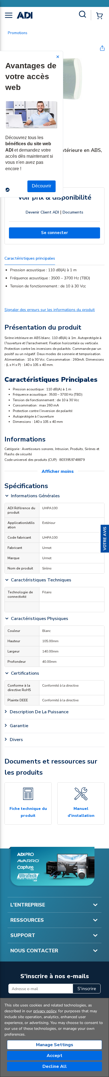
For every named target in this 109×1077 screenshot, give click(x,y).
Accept (54, 1056)
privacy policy (44, 1011)
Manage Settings (54, 1045)
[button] (105, 539)
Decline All (54, 1066)
